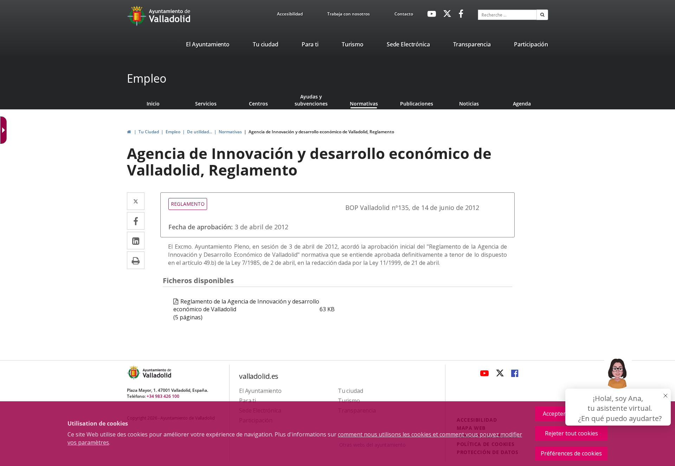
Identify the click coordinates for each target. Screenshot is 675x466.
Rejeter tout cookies (571, 433)
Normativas (364, 103)
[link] (290, 15)
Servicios (206, 103)
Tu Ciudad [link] (149, 132)
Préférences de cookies (571, 453)
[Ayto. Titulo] (156, 372)
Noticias (469, 103)
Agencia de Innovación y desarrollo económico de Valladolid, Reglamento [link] (321, 132)
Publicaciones (416, 103)
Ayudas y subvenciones (311, 100)
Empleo (146, 78)
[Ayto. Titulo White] (169, 15)
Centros (258, 103)
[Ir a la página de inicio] (137, 15)
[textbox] (507, 14)
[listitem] (208, 45)
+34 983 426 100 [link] (163, 396)
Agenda (522, 103)
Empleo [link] (173, 132)
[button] (542, 14)
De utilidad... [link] (199, 132)
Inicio (153, 103)
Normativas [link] (230, 132)
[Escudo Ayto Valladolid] (134, 372)
